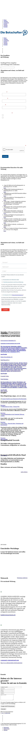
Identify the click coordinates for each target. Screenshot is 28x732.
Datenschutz (6, 728)
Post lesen (3, 405)
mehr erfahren (24, 472)
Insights (5, 24)
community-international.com (10, 660)
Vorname (4, 92)
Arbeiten (6, 21)
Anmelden (5, 156)
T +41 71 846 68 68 (5, 713)
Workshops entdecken (22, 578)
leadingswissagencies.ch (8, 615)
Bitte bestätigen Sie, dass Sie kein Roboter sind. (14, 145)
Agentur (5, 25)
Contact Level (4, 687)
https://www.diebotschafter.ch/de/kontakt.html (11, 663)
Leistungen (6, 22)
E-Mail (4, 104)
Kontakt (5, 26)
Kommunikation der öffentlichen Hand (13, 115)
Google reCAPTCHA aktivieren (7, 706)
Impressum (6, 727)
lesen (5, 188)
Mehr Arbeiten (4, 391)
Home (5, 20)
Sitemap (5, 730)
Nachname (5, 98)
